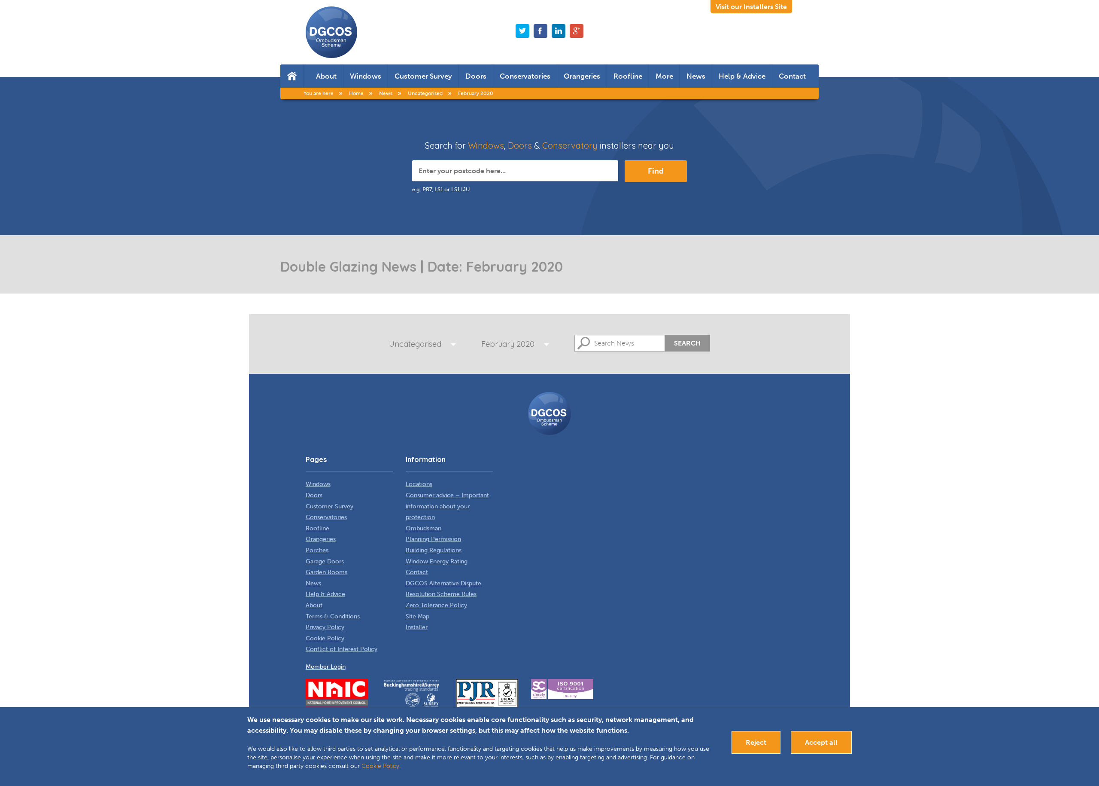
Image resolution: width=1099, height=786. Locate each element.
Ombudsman (423, 528)
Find (656, 171)
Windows (365, 76)
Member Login (326, 666)
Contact (792, 76)
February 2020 (507, 344)
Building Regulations (433, 550)
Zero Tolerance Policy (436, 605)
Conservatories (525, 76)
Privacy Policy (325, 627)
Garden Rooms (326, 572)
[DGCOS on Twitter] (522, 31)
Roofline (627, 76)
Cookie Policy (325, 638)
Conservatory (570, 145)
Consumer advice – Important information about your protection (447, 506)
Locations (419, 484)
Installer (417, 627)
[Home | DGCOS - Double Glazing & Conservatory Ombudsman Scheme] (331, 32)
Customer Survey (423, 76)
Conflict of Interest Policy (341, 649)
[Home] (291, 76)
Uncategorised (415, 344)
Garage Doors (325, 561)
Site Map (417, 616)
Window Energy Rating (437, 561)
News (695, 76)
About (326, 76)
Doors (475, 76)
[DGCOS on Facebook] (540, 31)
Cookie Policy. (381, 766)
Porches (317, 550)
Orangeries (582, 76)
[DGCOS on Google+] (576, 31)
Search (687, 343)
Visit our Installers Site (751, 7)
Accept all (821, 742)
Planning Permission (433, 539)
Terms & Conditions (333, 616)
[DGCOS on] (558, 31)
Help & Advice (742, 76)
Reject (756, 742)
